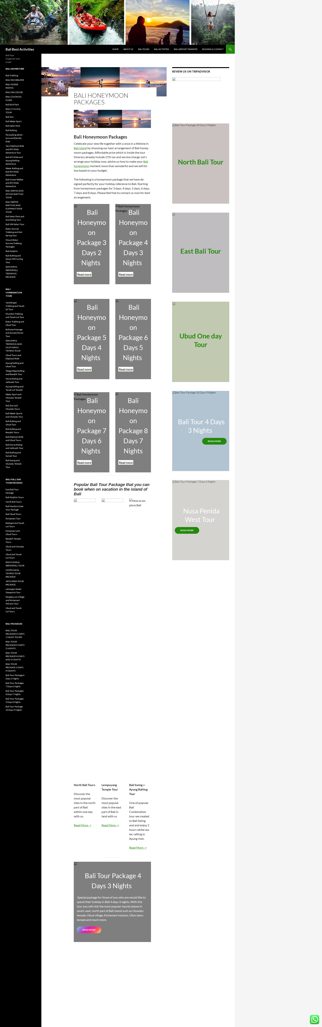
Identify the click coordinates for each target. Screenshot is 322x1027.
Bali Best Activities (20, 49)
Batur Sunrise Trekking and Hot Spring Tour (14, 232)
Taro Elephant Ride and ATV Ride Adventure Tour (15, 149)
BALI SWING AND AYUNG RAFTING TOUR (14, 194)
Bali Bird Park (12, 104)
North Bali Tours (14, 501)
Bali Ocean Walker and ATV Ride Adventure (14, 183)
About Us (128, 49)
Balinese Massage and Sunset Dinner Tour (14, 333)
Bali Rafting (11, 130)
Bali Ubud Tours (13, 514)
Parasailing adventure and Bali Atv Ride (14, 138)
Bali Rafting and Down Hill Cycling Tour (14, 259)
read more (214, 441)
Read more (89, 929)
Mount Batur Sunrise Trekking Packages (14, 243)
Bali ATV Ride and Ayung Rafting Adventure (14, 160)
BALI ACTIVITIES (161, 49)
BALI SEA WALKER (15, 80)
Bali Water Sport (13, 121)
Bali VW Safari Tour (15, 224)
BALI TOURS (143, 49)
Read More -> (82, 825)
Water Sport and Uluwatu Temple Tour (13, 397)
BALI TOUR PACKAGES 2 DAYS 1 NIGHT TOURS (15, 634)
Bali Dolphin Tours (15, 497)
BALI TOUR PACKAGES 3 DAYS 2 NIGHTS (15, 645)
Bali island (80, 148)
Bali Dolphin (12, 251)
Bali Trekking (12, 75)
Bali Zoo (10, 116)
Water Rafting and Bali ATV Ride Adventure (14, 171)
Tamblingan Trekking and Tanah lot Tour (15, 306)
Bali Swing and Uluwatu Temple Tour (13, 463)
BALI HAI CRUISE (14, 92)
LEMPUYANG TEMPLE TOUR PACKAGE (13, 573)
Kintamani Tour (13, 518)
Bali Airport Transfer (185, 49)
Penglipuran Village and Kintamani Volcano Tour (15, 600)
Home (115, 49)
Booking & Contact (212, 49)
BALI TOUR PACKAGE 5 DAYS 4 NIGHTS (14, 667)
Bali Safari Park (13, 125)
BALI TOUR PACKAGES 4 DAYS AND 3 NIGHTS (15, 656)
